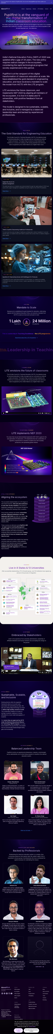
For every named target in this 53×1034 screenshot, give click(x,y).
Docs (30, 991)
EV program (16, 991)
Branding (45, 999)
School (23, 8)
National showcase (33, 1006)
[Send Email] (11, 993)
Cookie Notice (32, 1026)
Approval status (32, 1008)
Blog (44, 989)
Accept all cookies (18, 1030)
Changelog (31, 995)
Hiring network (17, 1004)
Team (44, 995)
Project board (31, 993)
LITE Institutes (40, 8)
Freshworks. (32, 889)
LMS (51, 8)
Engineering (28, 8)
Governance (45, 993)
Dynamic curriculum (33, 1004)
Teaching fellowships (16, 1007)
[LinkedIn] (2, 993)
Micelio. (7, 925)
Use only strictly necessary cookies (31, 1030)
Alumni (15, 997)
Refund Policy (17, 1017)
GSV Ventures (6, 967)
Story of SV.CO (46, 991)
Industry (34, 8)
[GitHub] (9, 993)
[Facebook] (4, 993)
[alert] (26, 2)
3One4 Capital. (19, 887)
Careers (46, 8)
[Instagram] (7, 993)
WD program (17, 989)
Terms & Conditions (18, 1019)
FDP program (17, 993)
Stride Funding (19, 966)
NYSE (50, 923)
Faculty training (32, 1002)
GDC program (17, 995)
